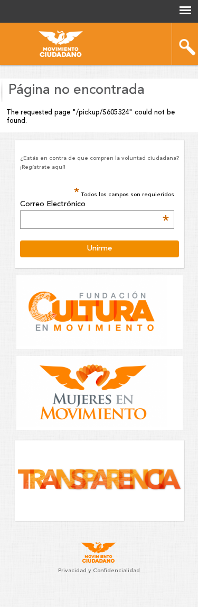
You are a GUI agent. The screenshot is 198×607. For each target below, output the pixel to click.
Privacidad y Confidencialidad (99, 571)
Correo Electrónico (94, 204)
